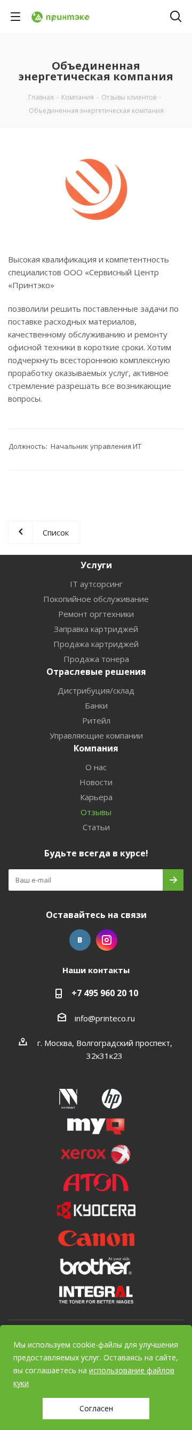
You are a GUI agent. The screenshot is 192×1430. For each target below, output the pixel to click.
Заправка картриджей (96, 628)
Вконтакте (80, 940)
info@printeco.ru (105, 1018)
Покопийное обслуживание (96, 598)
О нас (96, 767)
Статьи (96, 827)
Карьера (96, 797)
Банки (96, 705)
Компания (96, 748)
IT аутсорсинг (96, 583)
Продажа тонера (96, 658)
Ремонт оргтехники (96, 613)
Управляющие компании (96, 735)
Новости (96, 782)
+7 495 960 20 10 (104, 993)
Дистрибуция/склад (96, 690)
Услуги (96, 565)
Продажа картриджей (96, 643)
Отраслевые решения (96, 672)
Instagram (106, 940)
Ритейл (96, 720)
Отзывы (96, 812)
